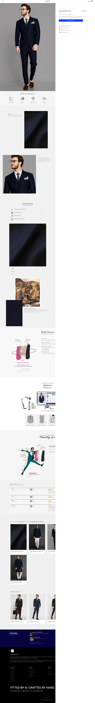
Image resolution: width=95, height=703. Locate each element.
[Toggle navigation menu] (2, 1)
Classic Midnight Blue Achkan (16, 582)
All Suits (64, 8)
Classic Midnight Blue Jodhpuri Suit (36, 551)
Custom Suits (59, 8)
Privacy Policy (45, 700)
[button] (27, 47)
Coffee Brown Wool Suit (52, 621)
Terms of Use (50, 700)
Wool (67, 8)
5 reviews (70, 14)
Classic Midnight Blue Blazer (53, 551)
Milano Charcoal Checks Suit (16, 621)
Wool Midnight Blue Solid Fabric (17, 551)
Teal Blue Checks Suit (34, 621)
